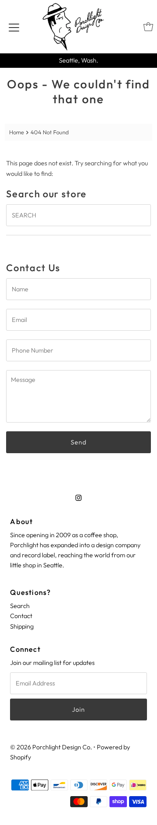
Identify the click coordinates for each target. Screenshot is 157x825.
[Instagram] (78, 498)
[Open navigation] (14, 27)
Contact (21, 616)
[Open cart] (148, 26)
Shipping (22, 626)
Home (16, 132)
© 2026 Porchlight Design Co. (51, 747)
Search (20, 606)
